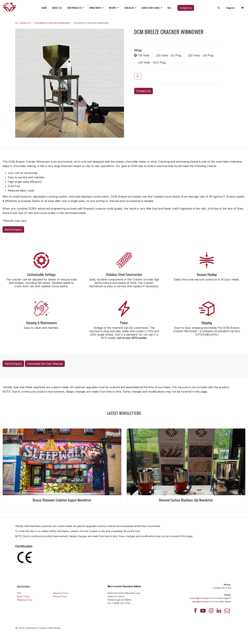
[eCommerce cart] (242, 8)
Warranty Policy (61, 593)
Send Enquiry (13, 229)
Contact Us (186, 7)
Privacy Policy (60, 596)
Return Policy (23, 596)
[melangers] (227, 610)
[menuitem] (44, 7)
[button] (219, 8)
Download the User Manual (45, 363)
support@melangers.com (202, 598)
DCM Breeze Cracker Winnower (52, 23)
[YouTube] (203, 610)
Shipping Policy (24, 600)
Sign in (230, 7)
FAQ (19, 593)
